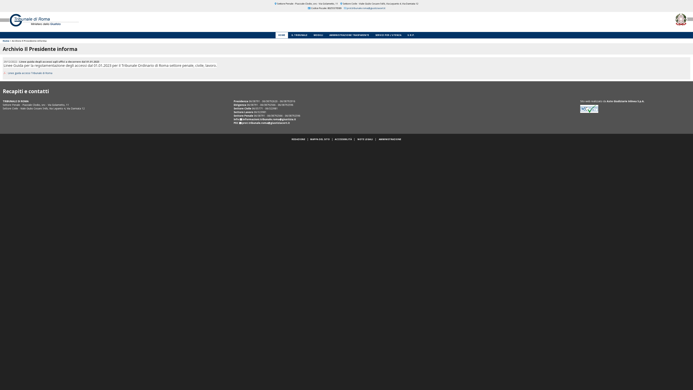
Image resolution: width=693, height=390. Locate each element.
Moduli (318, 35)
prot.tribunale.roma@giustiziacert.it (366, 8)
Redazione (298, 139)
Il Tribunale (299, 35)
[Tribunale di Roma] (144, 22)
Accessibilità (343, 139)
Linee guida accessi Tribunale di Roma (30, 73)
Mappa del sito (320, 139)
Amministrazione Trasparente (349, 35)
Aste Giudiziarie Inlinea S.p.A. (625, 101)
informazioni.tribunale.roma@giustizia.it (269, 119)
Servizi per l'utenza (388, 35)
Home (281, 35)
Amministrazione (390, 139)
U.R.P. (411, 35)
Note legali (365, 139)
